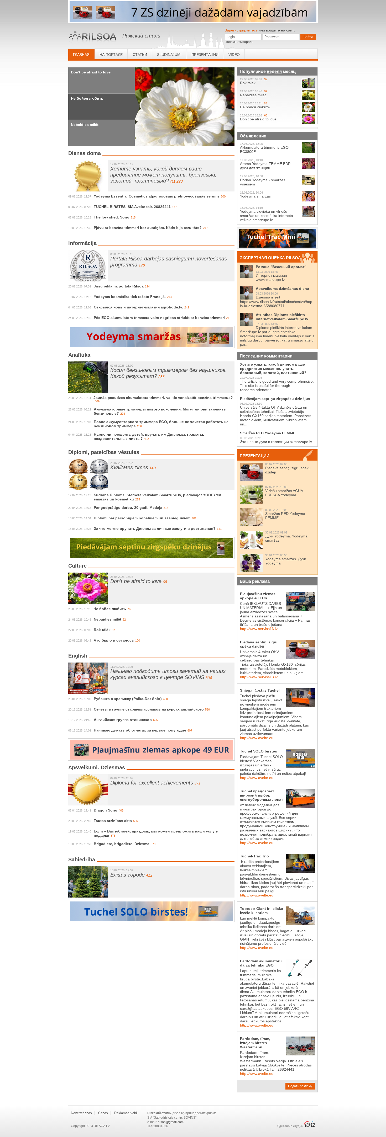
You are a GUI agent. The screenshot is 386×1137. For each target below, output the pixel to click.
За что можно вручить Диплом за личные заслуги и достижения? (155, 528)
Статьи (140, 54)
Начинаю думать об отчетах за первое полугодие (140, 730)
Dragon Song (105, 810)
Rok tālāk (102, 630)
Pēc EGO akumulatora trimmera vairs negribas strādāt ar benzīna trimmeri (159, 318)
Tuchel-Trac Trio (254, 856)
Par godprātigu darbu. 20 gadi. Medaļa (128, 507)
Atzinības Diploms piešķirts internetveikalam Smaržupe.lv (282, 317)
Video (234, 54)
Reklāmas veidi (126, 1113)
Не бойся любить (87, 98)
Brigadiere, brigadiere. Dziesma (121, 844)
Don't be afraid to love (91, 72)
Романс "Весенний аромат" (281, 267)
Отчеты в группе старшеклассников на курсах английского (149, 709)
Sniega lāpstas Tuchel (260, 690)
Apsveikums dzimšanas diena (282, 288)
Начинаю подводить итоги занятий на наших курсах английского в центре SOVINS (168, 674)
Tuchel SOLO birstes (258, 751)
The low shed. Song (111, 217)
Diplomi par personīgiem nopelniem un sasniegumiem (142, 518)
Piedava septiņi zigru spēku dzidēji (259, 644)
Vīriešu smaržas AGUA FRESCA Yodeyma (284, 493)
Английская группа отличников (123, 720)
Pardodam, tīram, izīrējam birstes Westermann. (255, 1043)
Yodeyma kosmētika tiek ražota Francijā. (130, 297)
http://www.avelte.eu (256, 738)
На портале (111, 54)
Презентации (204, 54)
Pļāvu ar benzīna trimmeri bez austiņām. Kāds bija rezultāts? (148, 228)
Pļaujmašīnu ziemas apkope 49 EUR (257, 596)
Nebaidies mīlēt (84, 124)
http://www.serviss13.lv (259, 629)
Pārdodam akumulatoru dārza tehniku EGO (261, 963)
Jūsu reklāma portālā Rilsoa (119, 286)
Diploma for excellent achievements (151, 783)
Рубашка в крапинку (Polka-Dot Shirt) (128, 699)
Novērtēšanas (81, 1113)
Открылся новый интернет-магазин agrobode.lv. (138, 307)
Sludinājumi (169, 54)
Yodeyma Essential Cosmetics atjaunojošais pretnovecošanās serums (157, 196)
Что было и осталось (114, 640)
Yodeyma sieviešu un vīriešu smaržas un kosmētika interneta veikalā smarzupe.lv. (266, 215)
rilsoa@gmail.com (171, 1122)
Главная (81, 54)
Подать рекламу (300, 1086)
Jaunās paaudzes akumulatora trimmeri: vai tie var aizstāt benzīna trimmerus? (163, 398)
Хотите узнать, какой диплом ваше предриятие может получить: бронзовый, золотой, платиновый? (163, 175)
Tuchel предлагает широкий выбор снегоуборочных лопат (261, 795)
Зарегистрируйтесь (241, 30)
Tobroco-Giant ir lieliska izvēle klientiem (261, 910)
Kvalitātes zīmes (129, 467)
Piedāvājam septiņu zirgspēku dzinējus (275, 399)
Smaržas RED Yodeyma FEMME (267, 433)
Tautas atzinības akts (113, 821)
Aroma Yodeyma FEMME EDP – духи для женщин (267, 166)
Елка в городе (127, 875)
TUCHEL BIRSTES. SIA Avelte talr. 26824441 (132, 207)
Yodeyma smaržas (255, 196)
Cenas (103, 1113)
